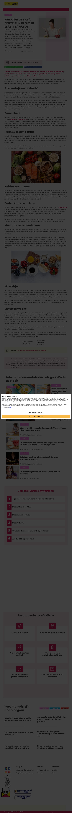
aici (10, 407)
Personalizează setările (36, 412)
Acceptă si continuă (36, 416)
